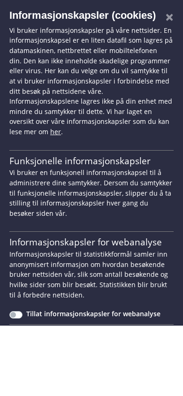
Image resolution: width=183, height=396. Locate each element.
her (55, 131)
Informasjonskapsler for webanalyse (85, 242)
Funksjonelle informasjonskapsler (80, 160)
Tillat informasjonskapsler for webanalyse (93, 313)
